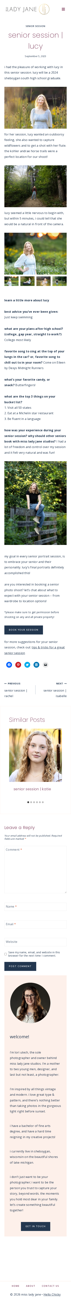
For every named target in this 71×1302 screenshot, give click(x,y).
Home (15, 1286)
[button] (11, 281)
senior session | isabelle (55, 690)
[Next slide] (64, 253)
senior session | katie (32, 789)
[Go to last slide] (13, 764)
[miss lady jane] (27, 9)
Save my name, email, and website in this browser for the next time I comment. (34, 954)
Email (11, 924)
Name (11, 906)
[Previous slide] (6, 253)
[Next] (57, 764)
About (30, 1286)
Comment (14, 850)
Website (11, 942)
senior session (35, 26)
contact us (50, 1286)
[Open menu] (63, 9)
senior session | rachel (15, 690)
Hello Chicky (52, 1294)
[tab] (28, 802)
